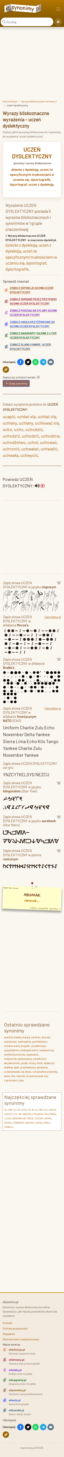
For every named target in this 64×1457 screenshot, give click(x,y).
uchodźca (50, 435)
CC (14, 1109)
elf (16, 1114)
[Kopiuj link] (6, 369)
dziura (8, 1122)
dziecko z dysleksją (24, 170)
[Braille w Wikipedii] (59, 664)
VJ (36, 1109)
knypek (25, 1045)
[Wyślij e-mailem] (50, 362)
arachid (8, 1037)
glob (16, 1067)
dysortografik (40, 180)
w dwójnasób (12, 1071)
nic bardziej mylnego (31, 1114)
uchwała (10, 455)
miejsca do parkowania (18, 1058)
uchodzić (34, 429)
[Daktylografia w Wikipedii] (59, 585)
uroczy (8, 1114)
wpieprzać (10, 1041)
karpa (26, 1037)
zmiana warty (12, 1045)
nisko (47, 1122)
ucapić (9, 416)
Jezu (24, 1109)
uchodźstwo (14, 442)
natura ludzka (34, 1122)
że (5, 1109)
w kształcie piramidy (45, 1071)
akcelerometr (12, 1063)
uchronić (11, 448)
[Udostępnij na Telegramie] (43, 362)
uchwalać (30, 448)
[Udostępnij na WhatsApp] (35, 362)
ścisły (32, 1063)
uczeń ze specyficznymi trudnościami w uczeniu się (32, 174)
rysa (20, 1080)
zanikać (35, 1037)
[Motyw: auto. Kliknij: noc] (58, 21)
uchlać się (26, 416)
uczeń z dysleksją (41, 184)
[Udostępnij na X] (28, 362)
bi (33, 1109)
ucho (7, 429)
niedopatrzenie (29, 1050)
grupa (47, 1118)
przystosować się (37, 1076)
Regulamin (9, 1333)
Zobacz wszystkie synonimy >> (45, 908)
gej (46, 1109)
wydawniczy (46, 1050)
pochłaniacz (39, 1041)
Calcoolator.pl (53, 617)
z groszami (10, 1080)
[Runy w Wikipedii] (59, 855)
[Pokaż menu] (58, 9)
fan (13, 1076)
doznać (46, 1037)
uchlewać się (47, 423)
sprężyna (42, 1067)
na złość (26, 1071)
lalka (7, 1118)
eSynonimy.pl (10, 101)
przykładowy (27, 1067)
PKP (41, 1109)
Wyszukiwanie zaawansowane (21, 1339)
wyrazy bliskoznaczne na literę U (39, 101)
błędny (18, 1037)
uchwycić (29, 455)
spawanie (32, 1054)
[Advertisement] (32, 63)
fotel (39, 1063)
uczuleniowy (38, 1045)
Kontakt (7, 1323)
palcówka (50, 1114)
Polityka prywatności (15, 1328)
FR (29, 1109)
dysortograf (18, 184)
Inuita (52, 1109)
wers (7, 1076)
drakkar (8, 1067)
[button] (40, 485)
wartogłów (24, 1041)
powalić (8, 1127)
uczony (39, 1118)
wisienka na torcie (23, 1118)
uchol (33, 442)
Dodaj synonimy (18, 383)
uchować (48, 442)
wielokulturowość (14, 1054)
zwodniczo (39, 1058)
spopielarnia (11, 1050)
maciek (20, 1076)
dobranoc (18, 1122)
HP (18, 1109)
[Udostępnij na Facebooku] (20, 362)
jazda (24, 1063)
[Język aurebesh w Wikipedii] (59, 821)
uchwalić (49, 448)
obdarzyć (49, 1063)
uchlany (10, 423)
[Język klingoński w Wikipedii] (59, 788)
